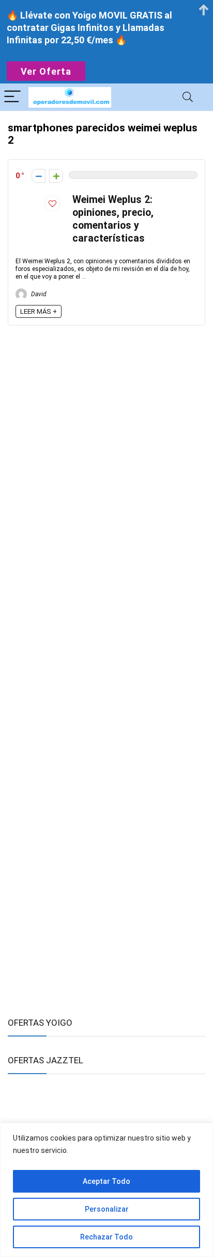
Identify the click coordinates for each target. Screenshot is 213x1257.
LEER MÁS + (38, 311)
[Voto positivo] (56, 176)
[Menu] (12, 97)
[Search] (187, 97)
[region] (106, 1190)
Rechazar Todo (106, 1237)
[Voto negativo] (38, 176)
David (38, 294)
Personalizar (107, 1209)
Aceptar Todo (106, 1181)
